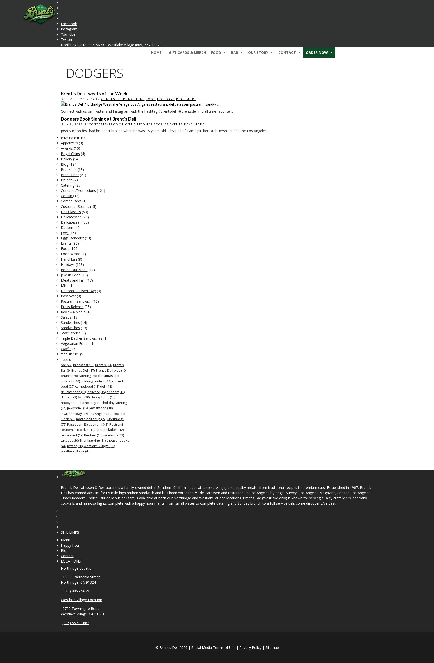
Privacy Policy (250, 647)
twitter (75, 446)
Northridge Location (77, 568)
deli (106, 386)
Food (151, 99)
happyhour (72, 402)
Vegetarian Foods (75, 343)
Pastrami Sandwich (76, 301)
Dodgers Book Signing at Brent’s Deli (98, 119)
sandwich (113, 435)
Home (156, 52)
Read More (186, 99)
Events (176, 124)
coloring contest (96, 381)
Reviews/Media (73, 312)
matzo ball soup (91, 419)
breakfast (83, 365)
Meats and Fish (73, 280)
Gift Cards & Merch (187, 52)
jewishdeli (77, 408)
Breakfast (69, 169)
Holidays (166, 99)
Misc (64, 285)
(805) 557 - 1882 (76, 622)
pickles (88, 429)
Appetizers (69, 143)
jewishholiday (74, 413)
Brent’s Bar (70, 174)
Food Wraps (71, 253)
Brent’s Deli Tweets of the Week (94, 93)
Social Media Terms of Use (213, 647)
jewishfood (101, 408)
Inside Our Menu (74, 269)
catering (88, 375)
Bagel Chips (70, 153)
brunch (69, 375)
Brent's (103, 365)
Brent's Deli (83, 370)
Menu (65, 540)
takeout (70, 440)
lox (119, 413)
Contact (67, 555)
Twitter (66, 39)
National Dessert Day (78, 290)
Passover (68, 296)
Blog (64, 164)
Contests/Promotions (123, 99)
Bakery (66, 159)
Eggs (65, 232)
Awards (67, 148)
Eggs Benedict (72, 238)
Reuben (93, 435)
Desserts (68, 227)
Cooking (67, 195)
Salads (66, 317)
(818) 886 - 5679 (76, 591)
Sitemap (272, 647)
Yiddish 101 (70, 354)
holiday (93, 402)
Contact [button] (287, 52)
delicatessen (73, 392)
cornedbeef (87, 386)
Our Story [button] (258, 52)
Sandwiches (70, 322)
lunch (68, 419)
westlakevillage (75, 451)
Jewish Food (71, 275)
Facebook (69, 23)
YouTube (68, 34)
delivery (96, 392)
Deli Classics (71, 211)
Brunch (66, 180)
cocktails (70, 381)
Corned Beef (71, 201)
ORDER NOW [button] (317, 52)
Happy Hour (103, 397)
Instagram (69, 29)
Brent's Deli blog (111, 370)
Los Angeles (101, 413)
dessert (116, 392)
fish (84, 397)
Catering (67, 185)
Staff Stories (71, 333)
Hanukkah (69, 259)
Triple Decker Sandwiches (81, 338)
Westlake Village (99, 446)
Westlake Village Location (81, 599)
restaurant (72, 435)
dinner (69, 397)
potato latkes (110, 429)
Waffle (66, 348)
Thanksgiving (93, 440)
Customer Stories (151, 124)
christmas (108, 375)
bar (66, 365)
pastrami (98, 424)
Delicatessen (71, 217)
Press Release (72, 306)
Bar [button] (234, 52)
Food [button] (216, 52)
